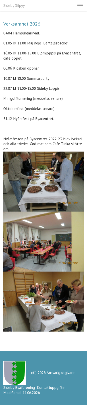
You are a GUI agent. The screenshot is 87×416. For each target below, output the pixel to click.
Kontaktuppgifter (51, 387)
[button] (80, 5)
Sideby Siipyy (14, 5)
